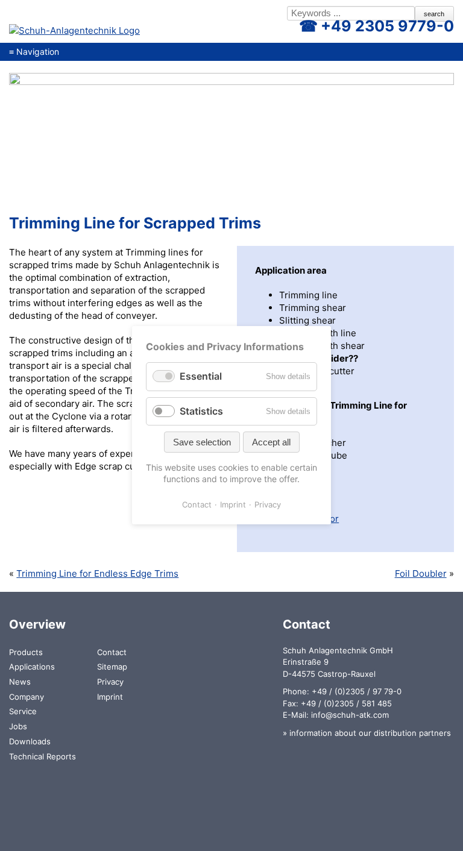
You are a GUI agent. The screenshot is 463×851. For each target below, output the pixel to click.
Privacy (110, 681)
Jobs (18, 726)
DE (219, 14)
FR (259, 14)
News (20, 681)
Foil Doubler (421, 573)
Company (26, 697)
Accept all (271, 442)
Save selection (202, 442)
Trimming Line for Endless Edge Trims (97, 573)
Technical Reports (42, 756)
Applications (32, 666)
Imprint (110, 697)
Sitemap (112, 666)
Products (26, 652)
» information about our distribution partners (367, 733)
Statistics (201, 411)
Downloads (30, 741)
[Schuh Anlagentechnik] (74, 30)
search (434, 13)
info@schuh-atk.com (350, 715)
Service (23, 711)
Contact (112, 652)
